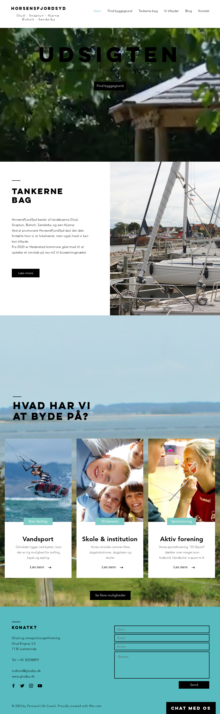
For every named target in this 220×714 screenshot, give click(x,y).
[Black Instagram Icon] (31, 685)
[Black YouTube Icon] (40, 685)
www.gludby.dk (23, 676)
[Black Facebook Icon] (13, 685)
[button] (38, 521)
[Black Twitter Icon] (22, 685)
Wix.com (95, 706)
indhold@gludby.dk (26, 671)
